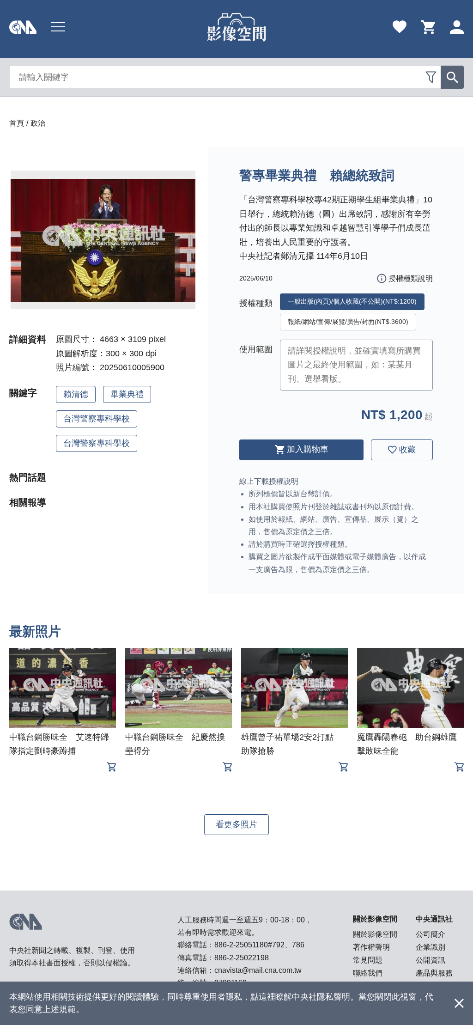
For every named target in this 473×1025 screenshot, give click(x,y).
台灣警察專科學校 (96, 418)
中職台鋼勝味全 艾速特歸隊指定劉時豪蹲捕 (59, 744)
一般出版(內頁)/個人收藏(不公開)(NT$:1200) (352, 301)
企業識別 (430, 947)
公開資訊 (430, 960)
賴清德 (75, 394)
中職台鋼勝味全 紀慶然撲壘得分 (175, 744)
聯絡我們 (367, 973)
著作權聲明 (371, 947)
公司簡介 (430, 934)
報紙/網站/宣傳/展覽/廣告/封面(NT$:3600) (348, 321)
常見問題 (367, 960)
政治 (37, 123)
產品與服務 (434, 973)
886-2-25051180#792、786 (259, 945)
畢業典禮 (127, 394)
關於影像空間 (375, 934)
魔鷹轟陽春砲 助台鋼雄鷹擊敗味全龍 (407, 744)
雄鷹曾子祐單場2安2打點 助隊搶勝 (291, 744)
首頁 (16, 123)
